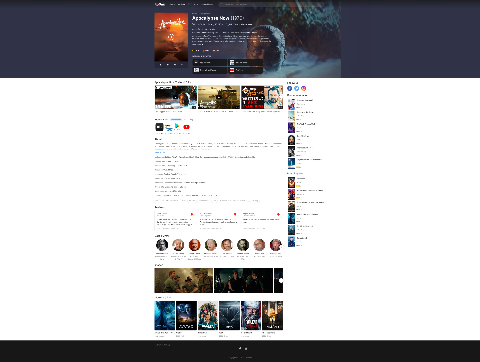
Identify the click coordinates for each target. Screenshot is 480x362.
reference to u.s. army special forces (233, 201)
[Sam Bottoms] (227, 245)
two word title (204, 201)
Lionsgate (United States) (175, 187)
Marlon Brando (162, 253)
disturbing (254, 201)
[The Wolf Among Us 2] (291, 127)
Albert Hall (259, 253)
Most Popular (295, 173)
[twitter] (296, 90)
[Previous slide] (156, 96)
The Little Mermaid (305, 226)
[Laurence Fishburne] (243, 245)
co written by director (170, 201)
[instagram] (303, 90)
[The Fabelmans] (272, 315)
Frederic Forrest (210, 253)
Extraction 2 (302, 238)
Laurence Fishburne (243, 253)
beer (156, 201)
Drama (201, 29)
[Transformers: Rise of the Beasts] (291, 206)
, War (213, 29)
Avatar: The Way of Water (164, 333)
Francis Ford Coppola (209, 33)
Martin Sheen (178, 253)
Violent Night (246, 333)
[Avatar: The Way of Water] (164, 315)
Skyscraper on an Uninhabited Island (311, 160)
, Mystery (207, 29)
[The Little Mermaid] (291, 230)
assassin (192, 201)
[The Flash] (291, 182)
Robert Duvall (194, 253)
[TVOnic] (160, 4)
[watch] (171, 37)
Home (172, 4)
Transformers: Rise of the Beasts (310, 202)
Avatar (179, 333)
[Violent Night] (251, 315)
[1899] (229, 315)
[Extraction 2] (291, 241)
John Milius (234, 33)
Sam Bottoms (227, 253)
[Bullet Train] (208, 315)
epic (214, 201)
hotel (183, 201)
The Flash (301, 178)
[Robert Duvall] (194, 245)
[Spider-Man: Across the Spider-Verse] (291, 194)
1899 (221, 333)
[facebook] (289, 90)
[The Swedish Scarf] (291, 104)
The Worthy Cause (305, 148)
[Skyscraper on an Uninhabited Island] (291, 163)
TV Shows (192, 4)
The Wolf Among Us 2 (306, 124)
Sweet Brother (303, 136)
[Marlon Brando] (162, 245)
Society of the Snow (305, 112)
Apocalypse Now (204, 14)
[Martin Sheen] (178, 245)
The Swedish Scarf (305, 100)
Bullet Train (202, 333)
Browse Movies (207, 4)
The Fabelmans (268, 333)
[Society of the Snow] (291, 116)
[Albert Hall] (259, 245)
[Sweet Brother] (291, 139)
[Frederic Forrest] (211, 245)
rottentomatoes (164, 228)
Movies (181, 4)
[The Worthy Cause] (291, 151)
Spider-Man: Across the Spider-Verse (311, 190)
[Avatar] (186, 315)
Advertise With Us (163, 345)
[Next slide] (281, 96)
